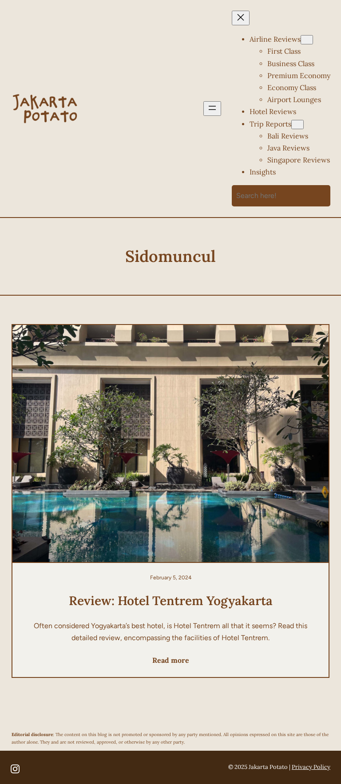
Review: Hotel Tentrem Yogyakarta (171, 601)
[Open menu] (212, 108)
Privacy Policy (311, 767)
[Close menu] (241, 18)
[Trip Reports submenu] (297, 124)
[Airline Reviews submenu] (307, 39)
